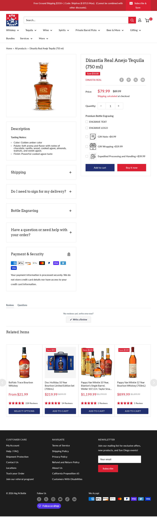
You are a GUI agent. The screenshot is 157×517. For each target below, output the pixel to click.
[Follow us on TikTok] (68, 499)
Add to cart (100, 167)
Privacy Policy (59, 456)
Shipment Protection (17, 456)
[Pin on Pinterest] (129, 80)
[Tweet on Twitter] (136, 80)
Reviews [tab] (10, 306)
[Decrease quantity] (101, 106)
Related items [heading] (17, 332)
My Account (12, 445)
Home (9, 48)
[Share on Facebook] (122, 80)
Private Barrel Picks (86, 30)
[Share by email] (143, 80)
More (42, 38)
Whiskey (10, 30)
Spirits (62, 30)
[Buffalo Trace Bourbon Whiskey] (24, 362)
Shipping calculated (107, 96)
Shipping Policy (60, 451)
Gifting (134, 30)
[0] (147, 20)
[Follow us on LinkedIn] (75, 499)
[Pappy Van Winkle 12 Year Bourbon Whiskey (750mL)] (132, 362)
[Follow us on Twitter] (47, 499)
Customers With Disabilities (67, 479)
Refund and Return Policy (65, 462)
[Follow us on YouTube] (61, 499)
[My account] (140, 20)
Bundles (10, 38)
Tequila (29, 30)
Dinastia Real (93, 80)
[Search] (132, 20)
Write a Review (81, 320)
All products (21, 48)
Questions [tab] (22, 306)
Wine (46, 30)
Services (24, 38)
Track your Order (15, 473)
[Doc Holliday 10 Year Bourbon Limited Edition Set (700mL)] (60, 362)
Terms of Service (61, 445)
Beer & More (113, 30)
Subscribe (108, 468)
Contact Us (12, 462)
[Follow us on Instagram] (54, 499)
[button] (23, 403)
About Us (57, 467)
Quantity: (91, 105)
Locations (11, 467)
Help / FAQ (12, 451)
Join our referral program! (20, 479)
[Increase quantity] (119, 106)
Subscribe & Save (140, 5)
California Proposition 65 (65, 473)
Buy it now (132, 167)
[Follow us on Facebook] (39, 499)
